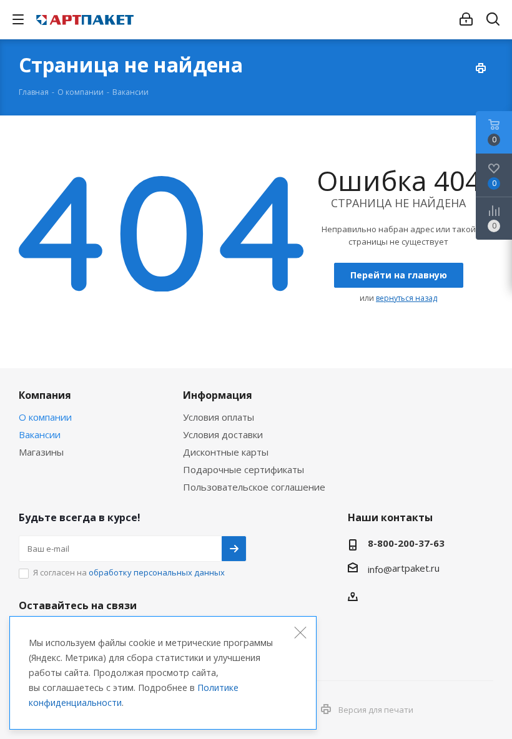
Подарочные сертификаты (243, 469)
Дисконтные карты (225, 452)
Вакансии (40, 434)
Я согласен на (129, 572)
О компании (45, 417)
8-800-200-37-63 (406, 543)
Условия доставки (223, 434)
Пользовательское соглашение (254, 487)
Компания (45, 395)
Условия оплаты (218, 417)
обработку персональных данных (157, 572)
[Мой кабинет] (466, 19)
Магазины (41, 452)
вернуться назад (406, 298)
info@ (380, 569)
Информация (217, 395)
